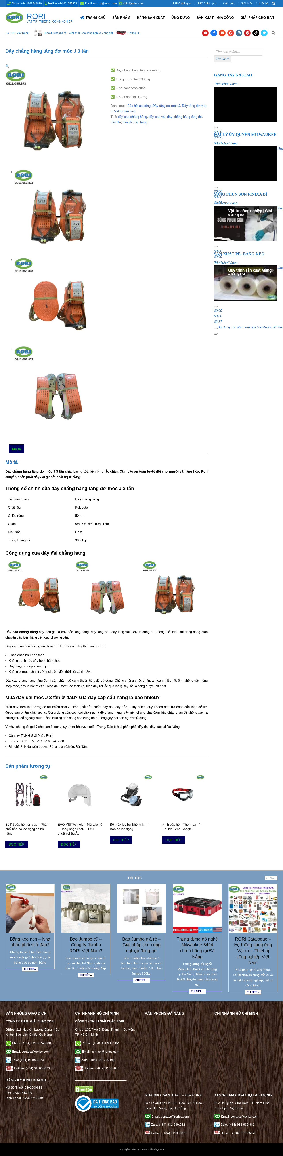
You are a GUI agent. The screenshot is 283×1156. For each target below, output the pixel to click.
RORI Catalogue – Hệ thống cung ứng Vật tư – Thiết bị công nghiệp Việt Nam (253, 951)
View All (271, 878)
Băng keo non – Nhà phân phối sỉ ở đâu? (30, 942)
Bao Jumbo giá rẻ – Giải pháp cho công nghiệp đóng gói (37, 33)
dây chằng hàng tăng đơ (184, 117)
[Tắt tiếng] (216, 328)
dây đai (116, 122)
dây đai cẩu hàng (135, 122)
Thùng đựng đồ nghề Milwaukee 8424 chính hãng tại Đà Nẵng (123, 33)
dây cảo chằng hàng (132, 117)
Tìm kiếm (222, 59)
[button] (7, 66)
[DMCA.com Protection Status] (84, 1088)
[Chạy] (216, 127)
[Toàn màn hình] (216, 334)
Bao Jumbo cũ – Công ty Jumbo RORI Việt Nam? (85, 945)
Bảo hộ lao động (139, 106)
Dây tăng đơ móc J (166, 106)
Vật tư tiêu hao (124, 111)
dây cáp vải (157, 117)
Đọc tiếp (16, 844)
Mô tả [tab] (16, 449)
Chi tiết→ (30, 969)
